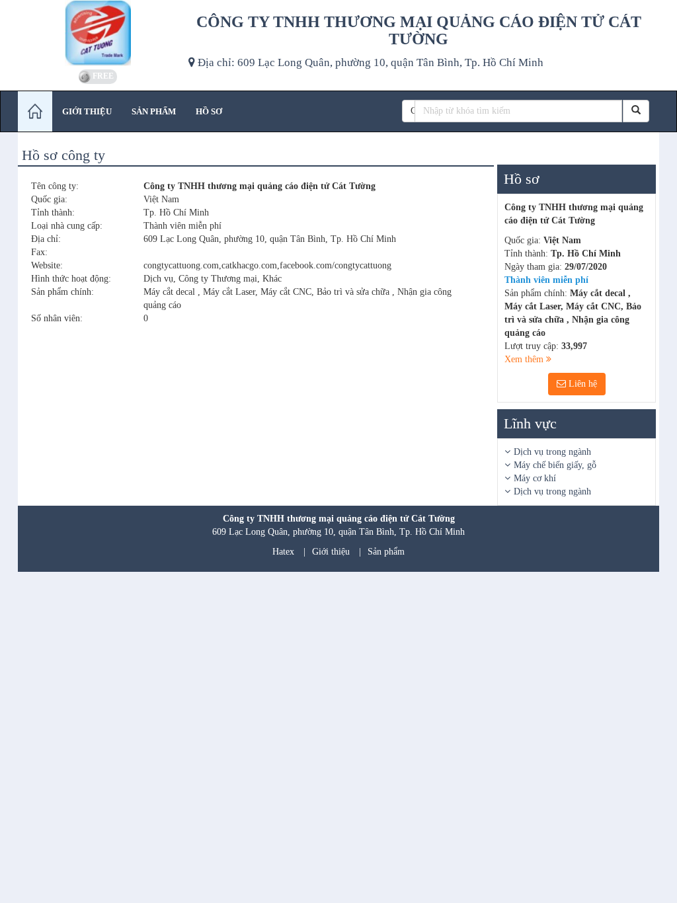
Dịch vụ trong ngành (552, 452)
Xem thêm (525, 359)
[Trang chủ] (35, 111)
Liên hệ (581, 384)
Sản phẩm (386, 552)
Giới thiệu (331, 552)
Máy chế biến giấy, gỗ (555, 465)
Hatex (283, 552)
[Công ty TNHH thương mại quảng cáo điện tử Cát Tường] (98, 33)
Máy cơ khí (535, 478)
